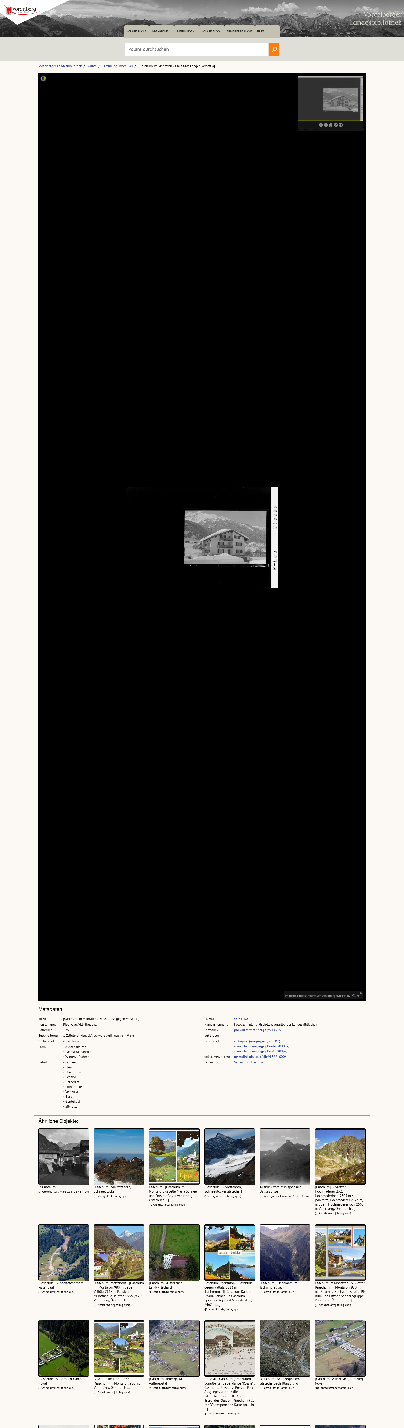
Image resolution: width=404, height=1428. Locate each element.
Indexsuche (160, 31)
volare (92, 66)
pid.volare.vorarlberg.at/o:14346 (257, 1030)
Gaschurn (72, 1041)
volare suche (136, 31)
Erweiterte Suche (239, 31)
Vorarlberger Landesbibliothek (60, 66)
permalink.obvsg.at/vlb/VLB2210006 (260, 1056)
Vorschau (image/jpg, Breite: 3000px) (263, 1046)
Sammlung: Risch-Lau (117, 66)
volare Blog (211, 31)
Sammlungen (185, 31)
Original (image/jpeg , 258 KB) (258, 1041)
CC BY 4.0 (241, 1019)
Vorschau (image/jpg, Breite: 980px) (262, 1051)
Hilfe (260, 31)
